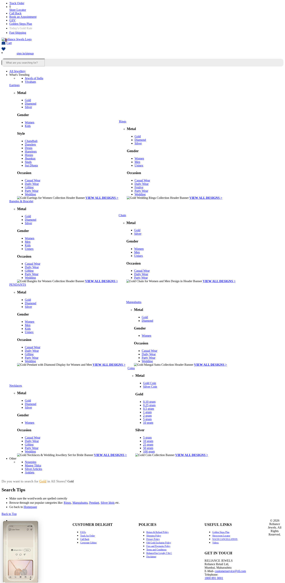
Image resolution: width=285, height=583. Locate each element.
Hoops (29, 155)
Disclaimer (151, 556)
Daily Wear (32, 183)
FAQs (83, 532)
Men (137, 162)
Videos (215, 542)
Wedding (30, 194)
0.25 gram (149, 405)
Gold (28, 100)
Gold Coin (149, 383)
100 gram (149, 451)
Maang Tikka (33, 465)
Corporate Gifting (88, 542)
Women (29, 122)
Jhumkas (30, 158)
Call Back (15, 13)
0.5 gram (148, 408)
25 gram (148, 444)
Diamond (30, 103)
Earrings (14, 85)
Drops (28, 148)
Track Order (16, 3)
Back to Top (9, 514)
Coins (131, 368)
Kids (28, 126)
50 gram (148, 448)
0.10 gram (149, 401)
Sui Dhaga (31, 165)
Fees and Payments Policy (158, 546)
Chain (122, 215)
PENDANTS (17, 284)
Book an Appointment (22, 16)
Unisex (139, 165)
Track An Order (87, 535)
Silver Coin (150, 386)
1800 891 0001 (214, 578)
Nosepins (30, 462)
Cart (8, 42)
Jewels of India (34, 78)
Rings (122, 121)
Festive (139, 187)
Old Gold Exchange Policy (158, 542)
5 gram (147, 419)
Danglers (30, 144)
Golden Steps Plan (20, 23)
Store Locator (17, 9)
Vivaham (30, 81)
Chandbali (31, 141)
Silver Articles (33, 469)
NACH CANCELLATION (225, 539)
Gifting (29, 187)
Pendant (94, 502)
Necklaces (15, 385)
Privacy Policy (153, 539)
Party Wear (31, 190)
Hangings (31, 151)
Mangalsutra (133, 302)
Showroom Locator (221, 535)
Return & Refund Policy (157, 532)
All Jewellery (17, 71)
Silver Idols (108, 502)
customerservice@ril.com (230, 571)
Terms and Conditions (156, 549)
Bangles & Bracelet (21, 201)
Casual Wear (32, 180)
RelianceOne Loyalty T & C (159, 553)
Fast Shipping (17, 32)
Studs (28, 162)
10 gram (148, 422)
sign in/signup (25, 53)
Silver (28, 107)
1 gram (147, 412)
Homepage (30, 507)
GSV (12, 20)
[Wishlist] (3, 49)
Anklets (29, 472)
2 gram (147, 415)
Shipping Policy (153, 535)
